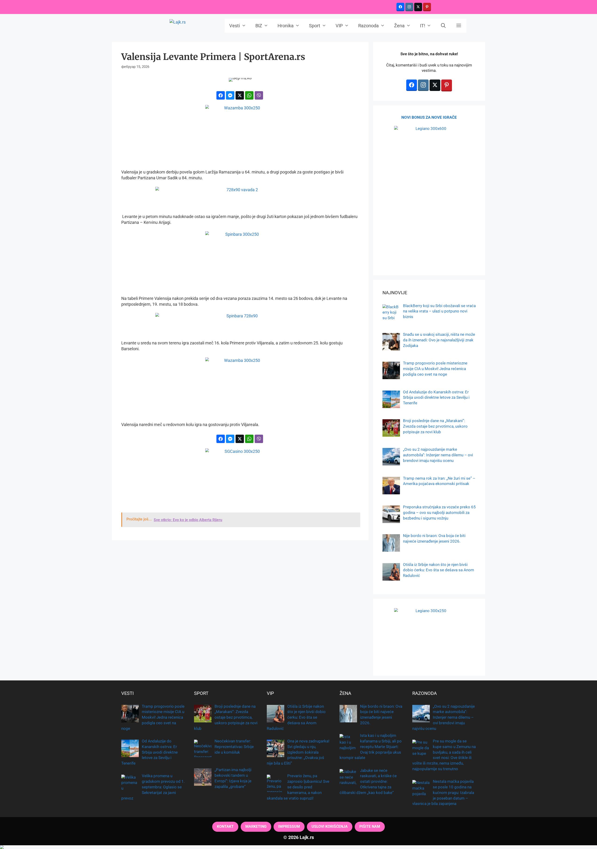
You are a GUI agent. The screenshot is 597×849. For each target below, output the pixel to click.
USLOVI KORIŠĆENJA (330, 826)
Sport (314, 25)
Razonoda (368, 25)
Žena (399, 25)
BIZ (258, 25)
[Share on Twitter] (240, 95)
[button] (458, 26)
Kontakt (225, 826)
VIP (339, 25)
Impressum (289, 826)
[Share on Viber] (259, 95)
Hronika (286, 25)
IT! (422, 25)
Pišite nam (369, 826)
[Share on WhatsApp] (249, 95)
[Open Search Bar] (443, 26)
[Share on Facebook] (220, 95)
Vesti (234, 25)
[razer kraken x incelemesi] (298, 847)
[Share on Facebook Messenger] (230, 95)
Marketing (256, 826)
